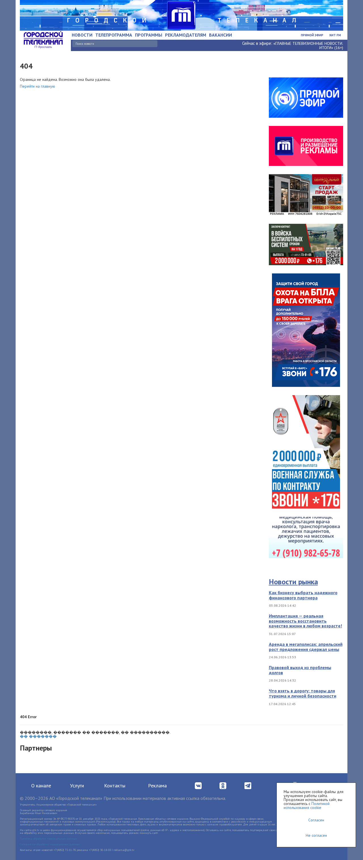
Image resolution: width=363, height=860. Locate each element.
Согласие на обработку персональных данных (50, 844)
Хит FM (335, 35)
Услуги (77, 785)
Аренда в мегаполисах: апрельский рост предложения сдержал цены (306, 646)
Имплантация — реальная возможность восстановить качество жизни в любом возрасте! (305, 621)
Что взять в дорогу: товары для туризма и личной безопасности (302, 693)
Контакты (114, 785)
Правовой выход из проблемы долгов (300, 670)
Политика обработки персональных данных (48, 838)
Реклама (157, 785)
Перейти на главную (37, 86)
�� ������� (38, 736)
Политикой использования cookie (307, 805)
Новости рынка (293, 581)
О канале (41, 785)
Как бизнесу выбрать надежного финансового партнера (303, 595)
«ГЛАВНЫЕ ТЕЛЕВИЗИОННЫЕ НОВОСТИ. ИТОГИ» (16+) (308, 45)
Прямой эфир (312, 35)
